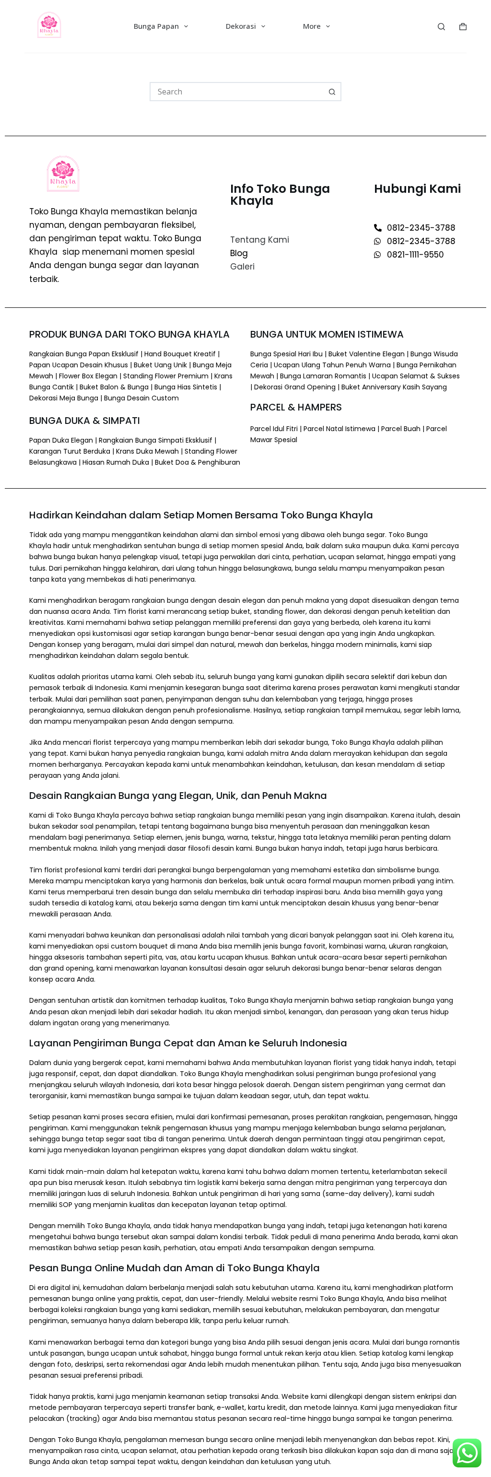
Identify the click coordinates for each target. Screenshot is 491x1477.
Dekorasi (241, 26)
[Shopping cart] (463, 26)
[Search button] (331, 91)
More (312, 26)
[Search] (441, 26)
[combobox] (237, 91)
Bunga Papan (156, 26)
